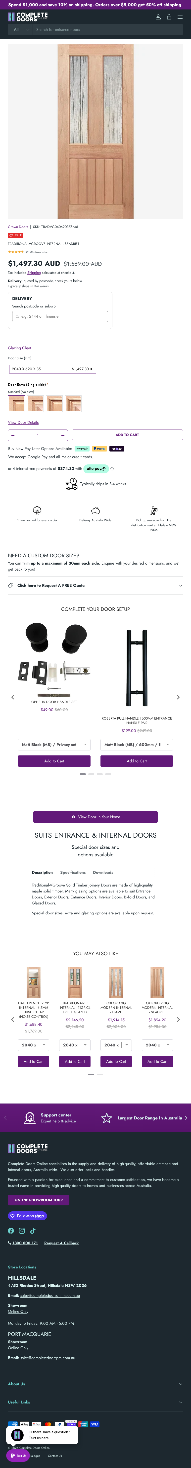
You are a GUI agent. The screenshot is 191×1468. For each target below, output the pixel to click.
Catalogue (33, 1456)
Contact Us (55, 1456)
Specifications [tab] (73, 872)
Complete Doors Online (34, 1448)
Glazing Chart (19, 348)
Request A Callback (61, 1243)
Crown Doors (18, 226)
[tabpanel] (95, 899)
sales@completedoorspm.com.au (47, 1358)
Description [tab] (42, 872)
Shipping (34, 272)
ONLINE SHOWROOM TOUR (39, 1199)
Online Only (18, 1311)
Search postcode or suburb (34, 306)
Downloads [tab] (103, 872)
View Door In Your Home (99, 817)
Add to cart (127, 434)
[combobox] (95, 29)
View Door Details (23, 422)
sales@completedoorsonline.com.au (50, 1295)
